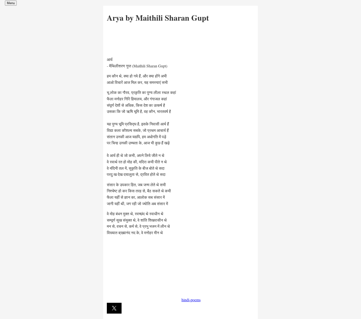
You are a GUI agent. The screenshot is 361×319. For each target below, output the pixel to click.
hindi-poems (191, 299)
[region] (143, 38)
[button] (114, 308)
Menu (11, 3)
